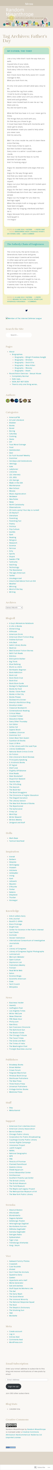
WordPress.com (16, 1342)
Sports (12, 554)
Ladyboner (13, 469)
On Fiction (13, 754)
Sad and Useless (16, 1286)
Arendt (12, 857)
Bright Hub (13, 927)
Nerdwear (13, 496)
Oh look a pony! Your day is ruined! (24, 510)
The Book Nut (14, 790)
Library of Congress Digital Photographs (26, 951)
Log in (12, 1334)
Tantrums (13, 562)
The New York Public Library (21, 1194)
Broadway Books (16, 1065)
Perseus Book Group (18, 1076)
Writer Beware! (15, 817)
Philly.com (13, 1022)
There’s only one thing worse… (25, 384)
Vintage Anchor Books (18, 1089)
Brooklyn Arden (15, 705)
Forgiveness (20, 301)
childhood (34, 232)
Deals (11, 439)
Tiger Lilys (13, 1240)
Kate (11, 466)
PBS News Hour (15, 1019)
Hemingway (14, 865)
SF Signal (13, 765)
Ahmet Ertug (14, 629)
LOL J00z (13, 477)
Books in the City (16, 694)
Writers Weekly (15, 820)
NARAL (12, 1151)
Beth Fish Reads (16, 653)
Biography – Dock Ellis (24, 362)
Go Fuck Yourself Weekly (19, 455)
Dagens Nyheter (16, 1218)
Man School (14, 488)
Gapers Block (14, 730)
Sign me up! (13, 1386)
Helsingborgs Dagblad (18, 1224)
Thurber (12, 897)
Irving (11, 876)
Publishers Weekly (17, 965)
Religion (13, 540)
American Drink (16, 634)
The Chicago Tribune (18, 1035)
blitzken (29, 229)
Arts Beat (13, 642)
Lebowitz (13, 881)
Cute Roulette (15, 1267)
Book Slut (13, 680)
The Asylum (14, 787)
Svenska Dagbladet (17, 1232)
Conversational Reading (19, 711)
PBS (10, 1159)
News (11, 502)
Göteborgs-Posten (17, 1221)
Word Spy (13, 814)
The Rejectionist (16, 806)
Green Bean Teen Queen (19, 738)
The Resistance (15, 570)
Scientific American (17, 979)
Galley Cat (13, 727)
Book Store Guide (16, 683)
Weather (12, 584)
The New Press (15, 1081)
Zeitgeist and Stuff (17, 822)
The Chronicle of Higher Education (24, 795)
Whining (12, 586)
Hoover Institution (17, 938)
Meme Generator (16, 1283)
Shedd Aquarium (16, 1170)
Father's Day (38, 299)
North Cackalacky (16, 505)
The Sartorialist (15, 809)
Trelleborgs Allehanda (18, 1243)
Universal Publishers (18, 1086)
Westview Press (15, 1092)
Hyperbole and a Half (18, 1280)
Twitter (12, 575)
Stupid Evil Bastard (17, 779)
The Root (13, 1305)
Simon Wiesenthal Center (20, 1172)
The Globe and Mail (17, 1041)
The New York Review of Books (22, 803)
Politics (12, 526)
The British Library (17, 1181)
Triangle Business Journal (20, 1049)
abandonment (19, 232)
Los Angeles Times (17, 1011)
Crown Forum (15, 1070)
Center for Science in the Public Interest (26, 930)
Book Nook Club (16, 678)
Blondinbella (14, 1215)
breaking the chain (19, 299)
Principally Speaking (18, 760)
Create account (15, 1331)
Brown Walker (15, 1067)
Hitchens (13, 870)
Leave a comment (28, 234)
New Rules (13, 499)
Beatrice (12, 648)
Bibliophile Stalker (17, 659)
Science (12, 545)
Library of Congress (17, 949)
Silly (11, 551)
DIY (10, 442)
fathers (13, 234)
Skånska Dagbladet (17, 1229)
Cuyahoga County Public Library (23, 1140)
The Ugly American (17, 573)
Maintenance (14, 485)
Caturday (13, 434)
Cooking (12, 436)
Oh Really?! (14, 513)
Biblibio (12, 656)
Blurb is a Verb (15, 667)
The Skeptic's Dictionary (19, 1307)
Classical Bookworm (18, 708)
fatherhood (11, 301)
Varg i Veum (14, 1245)
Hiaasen (12, 867)
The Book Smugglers (18, 792)
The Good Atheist (16, 1296)
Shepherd (13, 895)
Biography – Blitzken (24, 360)
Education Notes (16, 719)
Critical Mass (14, 713)
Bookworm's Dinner (17, 700)
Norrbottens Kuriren (17, 1226)
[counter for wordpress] (11, 1448)
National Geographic (18, 1153)
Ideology (13, 464)
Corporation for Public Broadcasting (24, 1137)
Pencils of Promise (17, 1161)
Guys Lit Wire (14, 743)
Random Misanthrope (20, 12)
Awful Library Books (17, 645)
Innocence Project (17, 1145)
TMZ (11, 1313)
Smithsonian (14, 1175)
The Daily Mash (15, 1294)
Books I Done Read (17, 691)
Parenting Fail (15, 521)
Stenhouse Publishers (18, 1078)
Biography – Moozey (23, 368)
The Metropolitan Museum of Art (23, 1191)
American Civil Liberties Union (22, 1126)
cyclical (30, 299)
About (11, 352)
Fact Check (13, 932)
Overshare (13, 515)
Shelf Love (13, 768)
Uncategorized (15, 578)
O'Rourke (13, 887)
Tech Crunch (14, 984)
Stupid (12, 556)
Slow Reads (14, 773)
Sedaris (12, 892)
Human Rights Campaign (20, 1142)
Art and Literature (16, 420)
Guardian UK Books (17, 741)
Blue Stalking (15, 664)
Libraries (13, 472)
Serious (12, 548)
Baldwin (12, 859)
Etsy (11, 1108)
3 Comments (32, 301)
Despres (12, 862)
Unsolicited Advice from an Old (22, 581)
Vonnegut (13, 900)
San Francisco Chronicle (19, 1027)
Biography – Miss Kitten (25, 365)
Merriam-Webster (16, 957)
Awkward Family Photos (19, 1261)
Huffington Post (16, 1008)
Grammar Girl (15, 735)
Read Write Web (15, 970)
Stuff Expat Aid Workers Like (21, 1288)
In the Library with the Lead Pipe (23, 746)
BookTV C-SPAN (15, 921)
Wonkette (13, 1316)
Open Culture (14, 960)
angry (27, 232)
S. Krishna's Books (17, 762)
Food (11, 447)
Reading (12, 537)
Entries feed (14, 1337)
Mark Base (13, 838)
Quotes (12, 532)
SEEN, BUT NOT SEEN (20, 382)
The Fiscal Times (16, 1038)
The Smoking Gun (16, 1310)
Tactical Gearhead (16, 841)
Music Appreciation (17, 494)
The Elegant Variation (18, 798)
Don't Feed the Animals (19, 1272)
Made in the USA (16, 483)
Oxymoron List (15, 962)
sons (18, 234)
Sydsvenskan (14, 1237)
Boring (12, 431)
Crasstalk (13, 1264)
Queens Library (15, 1167)
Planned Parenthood (17, 1164)
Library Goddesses (17, 749)
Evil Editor (13, 724)
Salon (11, 973)
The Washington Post (18, 1046)
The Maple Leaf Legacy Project (22, 1189)
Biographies (17, 354)
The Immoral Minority (18, 1299)
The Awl (12, 1291)
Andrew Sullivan (16, 640)
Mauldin (12, 884)
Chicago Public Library (19, 1134)
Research (13, 543)
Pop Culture (14, 529)
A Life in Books (15, 626)
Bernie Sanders (15, 1131)
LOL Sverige (14, 480)
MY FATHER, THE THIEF (19, 51)
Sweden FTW (14, 559)
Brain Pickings (15, 924)
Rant (43, 229)
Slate (11, 981)
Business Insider (16, 1003)
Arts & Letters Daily (17, 916)
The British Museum (17, 1183)
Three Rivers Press (17, 1084)
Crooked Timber (16, 716)
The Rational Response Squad (21, 1302)
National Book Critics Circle (21, 752)
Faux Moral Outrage (17, 444)
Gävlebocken (14, 450)
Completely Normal (20, 376)
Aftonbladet (14, 1213)
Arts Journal (14, 919)
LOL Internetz (14, 475)
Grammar (13, 458)
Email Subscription (17, 1363)
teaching (13, 565)
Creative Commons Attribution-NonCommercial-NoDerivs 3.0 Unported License (24, 1435)
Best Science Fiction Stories (21, 651)
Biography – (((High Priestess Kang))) (30, 357)
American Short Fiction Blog (21, 637)
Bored (11, 428)
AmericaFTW (14, 417)
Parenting (13, 518)
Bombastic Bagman (17, 670)
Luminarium (14, 954)
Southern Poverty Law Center (21, 1178)
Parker (12, 889)
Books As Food (15, 689)
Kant (11, 878)
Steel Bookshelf (16, 776)
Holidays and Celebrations (20, 461)
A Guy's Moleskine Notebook (21, 623)
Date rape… (16, 379)
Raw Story (13, 1024)
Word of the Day (16, 589)
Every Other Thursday (18, 721)
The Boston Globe (16, 1033)
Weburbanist (14, 1110)
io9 (10, 946)
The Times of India (17, 1043)
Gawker (12, 1277)
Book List (13, 675)
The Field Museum (17, 1186)
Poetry (38, 229)
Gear (11, 453)
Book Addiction (15, 672)
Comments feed (16, 1340)
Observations (15, 507)
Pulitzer (12, 968)
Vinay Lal (13, 811)
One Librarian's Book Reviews (21, 757)
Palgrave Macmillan (17, 1073)
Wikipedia (13, 987)
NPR (11, 1156)
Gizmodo (13, 935)
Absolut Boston (15, 1210)
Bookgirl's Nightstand (18, 686)
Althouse (13, 631)
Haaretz (12, 1005)
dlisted (12, 1269)
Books (12, 425)
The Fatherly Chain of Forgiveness (25, 244)
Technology (14, 567)
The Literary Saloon (17, 801)
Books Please (15, 697)
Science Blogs (15, 976)
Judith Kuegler (15, 1148)
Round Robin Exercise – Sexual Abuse (25, 373)
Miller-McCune (15, 1013)
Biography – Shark (22, 371)
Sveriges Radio (15, 1234)
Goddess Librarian (17, 732)
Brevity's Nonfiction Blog (19, 702)
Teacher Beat (14, 782)
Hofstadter (13, 873)
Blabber (12, 423)
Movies (12, 491)
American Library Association (22, 1129)
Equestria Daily (15, 1275)
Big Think (13, 661)
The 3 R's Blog (15, 784)
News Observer (15, 1016)
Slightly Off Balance (17, 771)
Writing (12, 592)
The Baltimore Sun (17, 1030)
